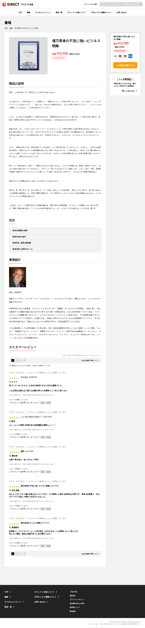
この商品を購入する (125, 65)
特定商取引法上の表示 (77, 603)
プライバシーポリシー (77, 599)
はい (42, 403)
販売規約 (73, 611)
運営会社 (73, 595)
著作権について (75, 607)
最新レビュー (94, 360)
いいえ (48, 403)
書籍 (11, 28)
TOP (6, 28)
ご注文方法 (73, 592)
